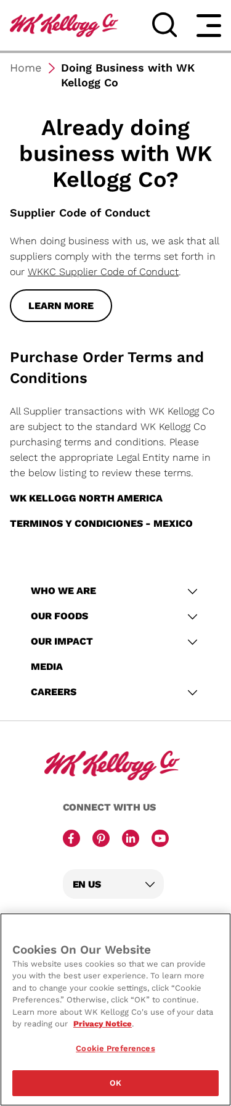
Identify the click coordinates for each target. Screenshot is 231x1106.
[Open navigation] (209, 25)
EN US (87, 884)
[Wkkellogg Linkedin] (130, 839)
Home (25, 67)
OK (115, 1082)
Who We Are (65, 590)
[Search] (164, 24)
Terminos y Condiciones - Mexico (101, 523)
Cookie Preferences (115, 1048)
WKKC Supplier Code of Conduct (103, 272)
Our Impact (63, 641)
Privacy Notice (102, 1023)
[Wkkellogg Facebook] (71, 839)
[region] (115, 1009)
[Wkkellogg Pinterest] (101, 839)
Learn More (61, 306)
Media (47, 666)
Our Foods (59, 616)
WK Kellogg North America (86, 498)
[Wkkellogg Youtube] (160, 839)
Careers (55, 692)
